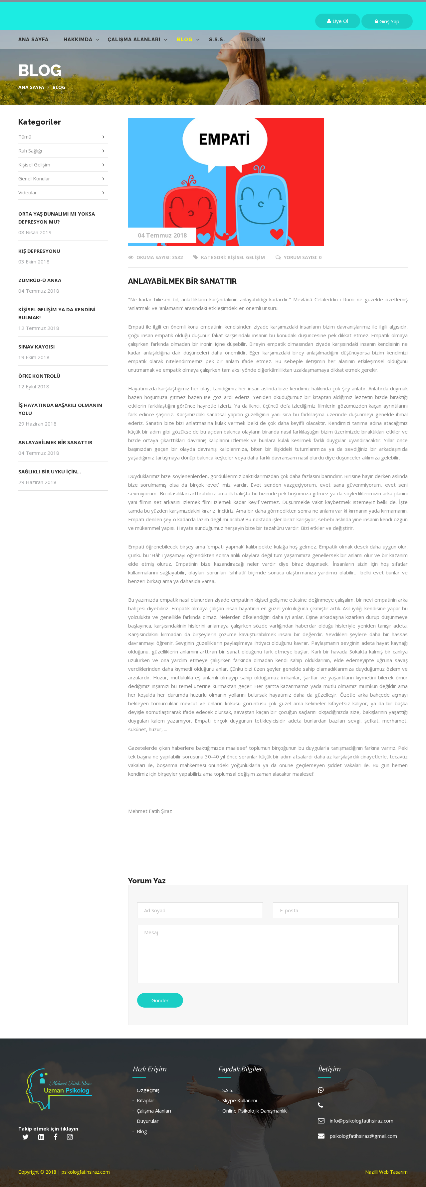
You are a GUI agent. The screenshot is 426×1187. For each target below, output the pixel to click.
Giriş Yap (388, 21)
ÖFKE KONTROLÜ (39, 375)
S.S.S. (217, 40)
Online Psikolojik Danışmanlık (254, 1110)
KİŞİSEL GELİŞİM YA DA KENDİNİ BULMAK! (57, 313)
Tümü (24, 136)
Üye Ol (339, 21)
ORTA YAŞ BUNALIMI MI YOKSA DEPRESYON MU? (56, 217)
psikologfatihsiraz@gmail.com (363, 1136)
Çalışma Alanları (154, 1110)
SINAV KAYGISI (36, 346)
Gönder (160, 1000)
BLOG (185, 40)
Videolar (27, 192)
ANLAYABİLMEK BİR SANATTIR (55, 442)
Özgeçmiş (148, 1090)
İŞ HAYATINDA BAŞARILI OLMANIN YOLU (60, 409)
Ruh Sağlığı (30, 150)
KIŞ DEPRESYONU (39, 250)
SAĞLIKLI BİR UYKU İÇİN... (49, 471)
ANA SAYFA (33, 40)
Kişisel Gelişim (34, 164)
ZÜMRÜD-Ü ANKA (39, 280)
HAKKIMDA (78, 40)
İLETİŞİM (253, 40)
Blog (142, 1131)
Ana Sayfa (31, 87)
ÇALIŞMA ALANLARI (133, 40)
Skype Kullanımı (239, 1100)
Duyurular (148, 1121)
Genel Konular (34, 178)
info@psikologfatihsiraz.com (361, 1120)
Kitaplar (145, 1100)
